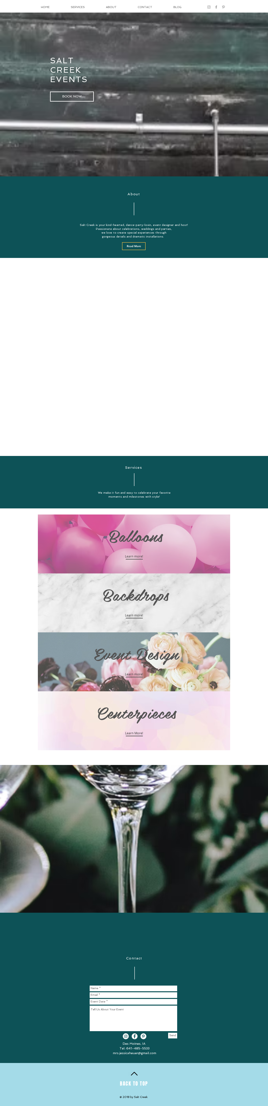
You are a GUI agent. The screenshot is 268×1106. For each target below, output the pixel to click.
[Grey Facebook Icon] (216, 7)
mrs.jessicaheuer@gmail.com (134, 1053)
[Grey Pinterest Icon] (223, 7)
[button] (72, 97)
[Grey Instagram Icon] (209, 7)
